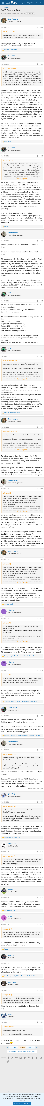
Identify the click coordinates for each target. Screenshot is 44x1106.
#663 (41, 156)
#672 (41, 716)
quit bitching (30, 13)
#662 (41, 64)
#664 (41, 241)
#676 (41, 898)
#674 (41, 802)
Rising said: (6, 929)
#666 (41, 356)
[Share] (37, 27)
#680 (41, 1022)
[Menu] (3, 2)
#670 (41, 618)
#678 (41, 963)
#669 (41, 559)
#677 (41, 925)
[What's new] (37, 2)
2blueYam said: (8, 32)
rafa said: (6, 493)
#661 (41, 27)
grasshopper (7, 13)
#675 (41, 852)
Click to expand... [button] (22, 179)
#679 (41, 990)
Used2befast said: (8, 361)
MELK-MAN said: (8, 69)
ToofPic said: (7, 160)
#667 (41, 427)
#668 (41, 488)
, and (19, 656)
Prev (14, 1048)
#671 (41, 670)
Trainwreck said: (8, 754)
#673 (41, 750)
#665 (41, 301)
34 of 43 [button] (22, 1048)
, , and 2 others (20, 701)
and (12, 413)
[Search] (41, 2)
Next (29, 1048)
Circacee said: (7, 1027)
